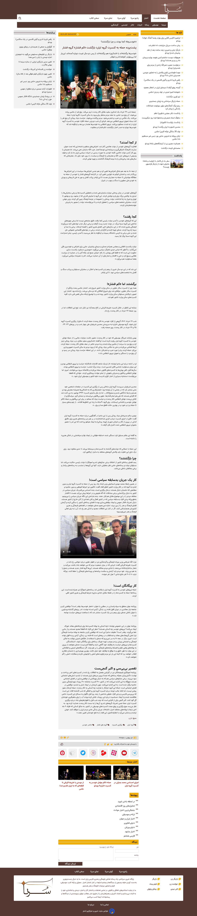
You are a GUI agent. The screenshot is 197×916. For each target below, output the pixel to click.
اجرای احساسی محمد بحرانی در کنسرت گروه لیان (126, 784)
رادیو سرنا (135, 18)
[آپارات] (114, 753)
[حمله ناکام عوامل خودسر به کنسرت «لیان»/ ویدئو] (98, 773)
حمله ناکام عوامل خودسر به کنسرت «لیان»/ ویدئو (100, 784)
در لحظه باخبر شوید (126, 801)
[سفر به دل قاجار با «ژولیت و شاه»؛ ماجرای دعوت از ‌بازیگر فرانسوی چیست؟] (176, 164)
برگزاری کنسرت (117, 725)
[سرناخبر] (171, 7)
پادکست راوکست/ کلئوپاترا (170, 122)
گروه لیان (130, 725)
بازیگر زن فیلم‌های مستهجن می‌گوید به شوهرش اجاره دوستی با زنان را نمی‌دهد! (33, 56)
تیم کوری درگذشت (173, 96)
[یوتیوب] (124, 753)
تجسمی (124, 24)
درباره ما (91, 904)
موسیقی (155, 24)
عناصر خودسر (87, 725)
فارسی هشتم (129, 836)
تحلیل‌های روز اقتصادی (125, 806)
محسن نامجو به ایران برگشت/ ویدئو (166, 127)
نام (138, 847)
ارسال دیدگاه (70, 863)
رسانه (147, 24)
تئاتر (133, 24)
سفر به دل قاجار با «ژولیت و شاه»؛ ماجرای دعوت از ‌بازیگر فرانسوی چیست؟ (156, 164)
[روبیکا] (73, 753)
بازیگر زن (174, 879)
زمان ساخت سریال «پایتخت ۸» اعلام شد (164, 45)
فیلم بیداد (153, 884)
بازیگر (154, 879)
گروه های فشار (102, 725)
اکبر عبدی (174, 889)
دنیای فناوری (129, 823)
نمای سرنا (108, 18)
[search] (20, 18)
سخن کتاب (94, 18)
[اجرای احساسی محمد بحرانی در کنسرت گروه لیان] (126, 773)
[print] (61, 737)
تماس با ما (105, 904)
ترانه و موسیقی (128, 814)
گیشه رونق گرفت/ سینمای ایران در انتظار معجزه (162, 87)
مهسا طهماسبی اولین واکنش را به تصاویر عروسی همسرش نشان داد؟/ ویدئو (161, 74)
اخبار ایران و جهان (127, 818)
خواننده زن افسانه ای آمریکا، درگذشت (37, 69)
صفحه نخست (160, 18)
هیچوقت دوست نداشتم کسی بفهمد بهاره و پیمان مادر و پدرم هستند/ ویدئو (161, 59)
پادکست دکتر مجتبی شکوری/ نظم (167, 113)
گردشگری (115, 24)
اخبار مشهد (130, 831)
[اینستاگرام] (93, 753)
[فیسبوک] (104, 744)
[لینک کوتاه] (67, 737)
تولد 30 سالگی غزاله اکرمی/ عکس (167, 131)
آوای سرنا (122, 18)
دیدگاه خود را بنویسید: (106, 847)
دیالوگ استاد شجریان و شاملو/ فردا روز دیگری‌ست (161, 117)
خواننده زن (174, 884)
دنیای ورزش (130, 827)
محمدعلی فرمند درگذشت (170, 148)
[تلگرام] (110, 744)
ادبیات (139, 24)
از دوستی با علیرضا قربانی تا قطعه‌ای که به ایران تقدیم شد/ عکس (71, 786)
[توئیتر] (107, 744)
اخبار (146, 18)
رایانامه (136, 855)
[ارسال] (65, 737)
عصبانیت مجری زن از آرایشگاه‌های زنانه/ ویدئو (162, 143)
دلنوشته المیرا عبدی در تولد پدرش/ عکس (164, 92)
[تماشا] (104, 753)
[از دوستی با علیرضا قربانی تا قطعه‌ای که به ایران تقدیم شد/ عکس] (71, 773)
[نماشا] (62, 753)
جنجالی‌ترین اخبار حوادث (124, 810)
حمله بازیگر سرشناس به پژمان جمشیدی (164, 101)
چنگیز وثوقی (152, 889)
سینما (164, 24)
